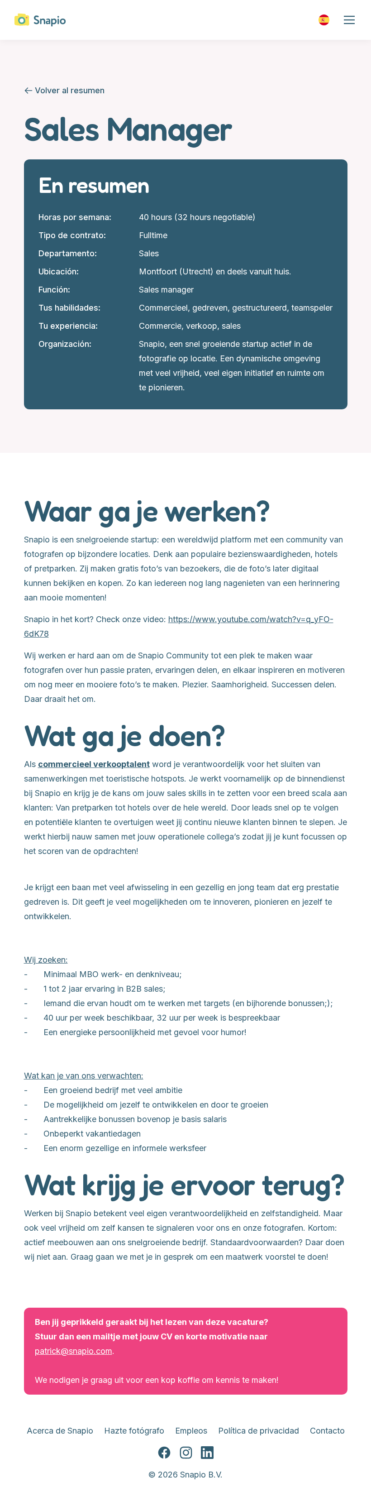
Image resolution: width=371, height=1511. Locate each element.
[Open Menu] (349, 20)
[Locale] (324, 20)
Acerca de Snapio (60, 1430)
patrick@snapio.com (73, 1351)
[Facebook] (164, 1452)
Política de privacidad (258, 1430)
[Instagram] (186, 1452)
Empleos (191, 1430)
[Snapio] (40, 20)
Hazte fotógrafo (134, 1430)
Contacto (327, 1430)
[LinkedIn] (207, 1452)
